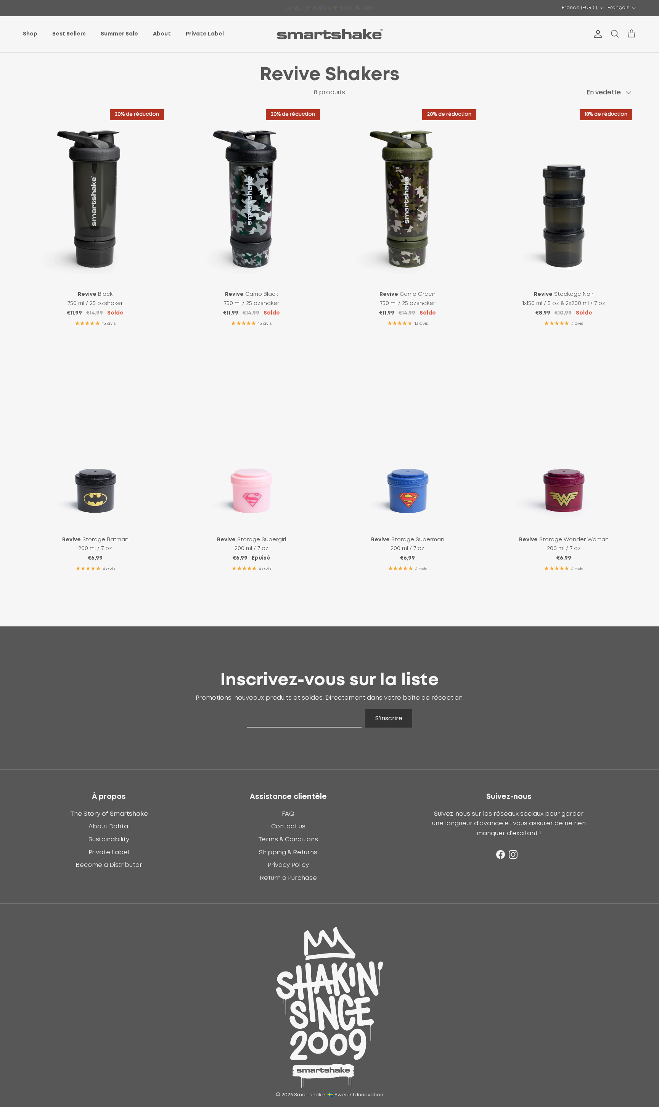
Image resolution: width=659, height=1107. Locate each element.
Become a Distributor (109, 865)
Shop (30, 34)
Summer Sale (119, 34)
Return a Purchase (288, 878)
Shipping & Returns (288, 852)
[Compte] (596, 34)
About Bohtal (109, 826)
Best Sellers (69, 34)
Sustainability (108, 839)
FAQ (288, 814)
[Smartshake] (329, 34)
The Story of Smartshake (109, 814)
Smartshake (309, 1094)
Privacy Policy (288, 865)
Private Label (205, 34)
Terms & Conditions (288, 839)
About (162, 34)
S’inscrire (388, 718)
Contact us (288, 826)
